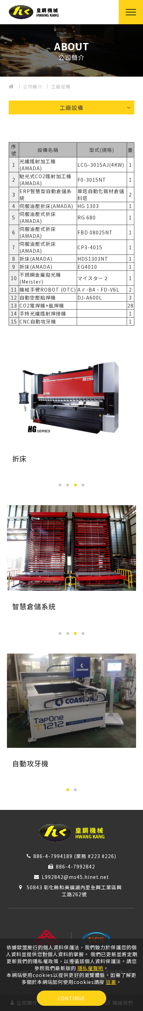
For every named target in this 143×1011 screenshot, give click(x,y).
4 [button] (83, 485)
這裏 (111, 981)
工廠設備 (60, 86)
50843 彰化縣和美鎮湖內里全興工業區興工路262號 (74, 891)
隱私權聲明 (90, 968)
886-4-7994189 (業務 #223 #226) (74, 856)
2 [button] (67, 485)
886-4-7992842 (75, 866)
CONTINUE (71, 998)
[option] (71, 50)
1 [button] (60, 485)
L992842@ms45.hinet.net (75, 876)
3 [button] (75, 485)
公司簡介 (32, 86)
